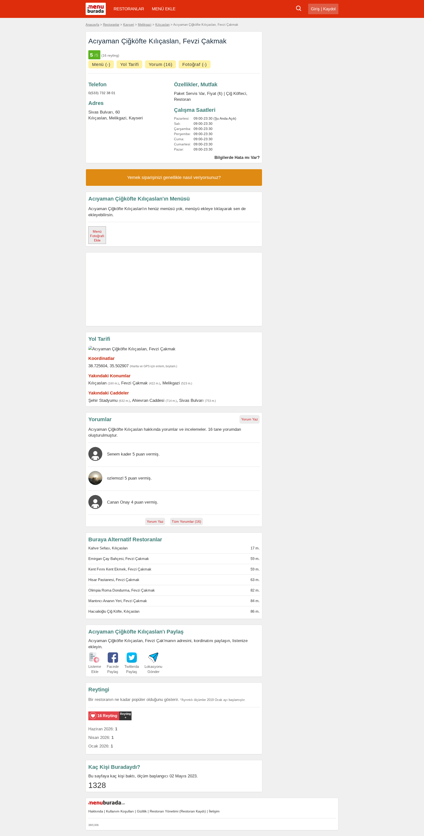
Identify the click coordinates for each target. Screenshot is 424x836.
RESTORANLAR (129, 9)
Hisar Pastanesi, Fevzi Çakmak (113, 580)
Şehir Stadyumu (103, 400)
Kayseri (128, 24)
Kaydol (329, 9)
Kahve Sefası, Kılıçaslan (108, 548)
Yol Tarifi (129, 64)
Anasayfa (92, 24)
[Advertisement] (174, 289)
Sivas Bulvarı (191, 400)
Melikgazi (144, 24)
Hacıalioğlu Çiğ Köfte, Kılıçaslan (113, 611)
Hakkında (95, 811)
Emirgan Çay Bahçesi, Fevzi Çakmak (118, 559)
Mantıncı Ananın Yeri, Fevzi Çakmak (117, 601)
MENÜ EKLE (163, 9)
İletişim (214, 811)
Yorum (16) (160, 64)
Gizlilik (142, 811)
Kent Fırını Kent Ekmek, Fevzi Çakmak (119, 569)
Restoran (182, 99)
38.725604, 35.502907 (108, 366)
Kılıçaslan (162, 24)
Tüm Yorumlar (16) (186, 521)
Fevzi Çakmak (134, 383)
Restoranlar (111, 24)
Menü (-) (101, 64)
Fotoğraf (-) (194, 64)
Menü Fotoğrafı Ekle (97, 235)
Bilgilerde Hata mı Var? (237, 157)
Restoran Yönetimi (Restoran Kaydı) (178, 811)
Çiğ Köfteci (236, 93)
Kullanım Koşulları (120, 811)
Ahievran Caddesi (148, 400)
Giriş (315, 9)
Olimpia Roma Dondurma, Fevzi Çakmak (121, 590)
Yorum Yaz (249, 419)
